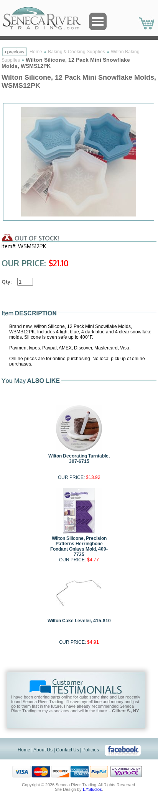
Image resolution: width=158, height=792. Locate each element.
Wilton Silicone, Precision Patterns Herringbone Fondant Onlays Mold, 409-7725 (79, 546)
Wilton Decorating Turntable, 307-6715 (79, 458)
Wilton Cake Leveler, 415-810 (79, 620)
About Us (43, 750)
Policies (90, 750)
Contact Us (67, 750)
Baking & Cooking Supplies (76, 51)
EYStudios (92, 789)
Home (36, 51)
